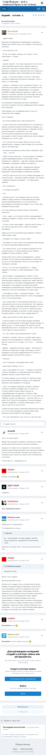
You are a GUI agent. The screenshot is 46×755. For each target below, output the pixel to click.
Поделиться (23, 707)
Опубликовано (19, 34)
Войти (23, 694)
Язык (15, 749)
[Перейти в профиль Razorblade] (4, 32)
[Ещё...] (42, 32)
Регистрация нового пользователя (23, 679)
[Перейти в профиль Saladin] (4, 471)
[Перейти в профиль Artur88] (4, 432)
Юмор (18, 23)
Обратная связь (26, 749)
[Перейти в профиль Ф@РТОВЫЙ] (4, 487)
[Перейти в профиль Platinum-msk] (4, 518)
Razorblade (10, 21)
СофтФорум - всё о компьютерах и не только (19, 3)
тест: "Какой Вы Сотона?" (11, 508)
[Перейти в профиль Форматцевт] (4, 635)
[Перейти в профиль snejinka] (4, 620)
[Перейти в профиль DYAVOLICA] (4, 503)
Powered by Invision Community (23, 752)
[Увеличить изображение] (18, 477)
